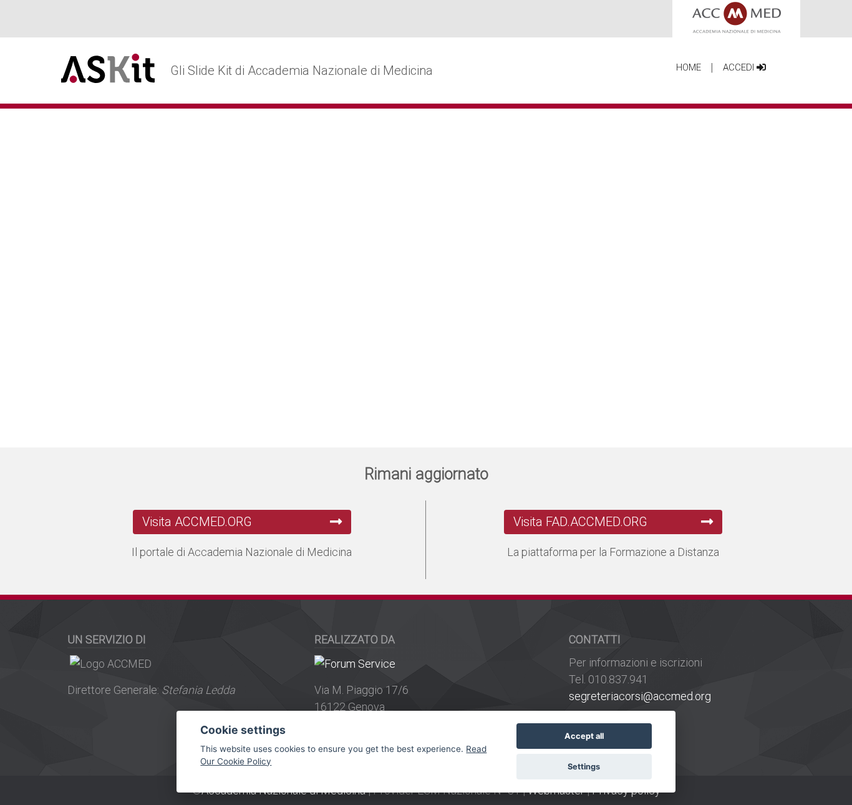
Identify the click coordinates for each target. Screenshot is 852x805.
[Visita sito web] (354, 662)
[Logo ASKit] (108, 69)
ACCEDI (740, 67)
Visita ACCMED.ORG (197, 521)
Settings (584, 766)
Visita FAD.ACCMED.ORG (580, 521)
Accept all (584, 736)
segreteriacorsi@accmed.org (640, 696)
